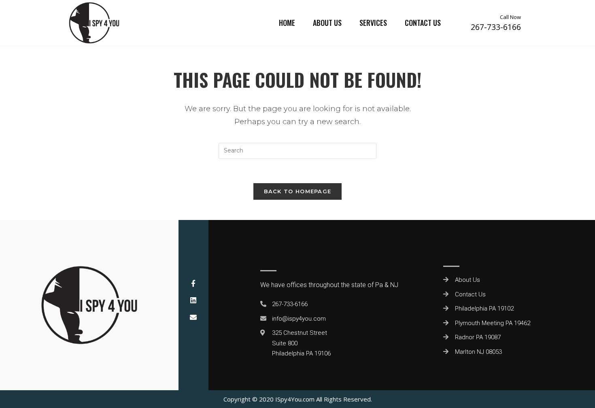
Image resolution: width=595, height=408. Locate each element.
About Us (327, 22)
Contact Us (423, 22)
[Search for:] (297, 150)
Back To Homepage (298, 191)
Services (373, 22)
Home (287, 22)
